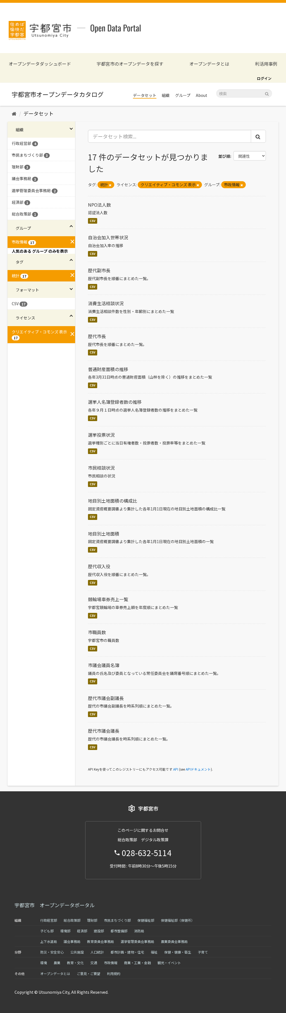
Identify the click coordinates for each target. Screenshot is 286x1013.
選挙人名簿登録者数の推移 (115, 401)
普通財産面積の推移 (108, 369)
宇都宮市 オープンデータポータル (55, 905)
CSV (93, 221)
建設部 (99, 930)
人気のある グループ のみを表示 (40, 251)
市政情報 (110, 962)
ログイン (264, 78)
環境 (43, 962)
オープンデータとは (209, 64)
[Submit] (266, 93)
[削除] (110, 185)
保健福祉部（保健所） (177, 920)
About (201, 95)
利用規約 (113, 973)
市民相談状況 (101, 467)
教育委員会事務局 (100, 941)
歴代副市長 (99, 270)
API (175, 769)
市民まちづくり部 (117, 920)
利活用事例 (266, 64)
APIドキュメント (198, 769)
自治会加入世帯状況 (108, 237)
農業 (57, 962)
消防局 (139, 930)
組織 (166, 95)
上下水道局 (48, 941)
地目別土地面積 (103, 533)
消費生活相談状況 (106, 303)
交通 (93, 962)
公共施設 (77, 952)
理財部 (92, 920)
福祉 (154, 952)
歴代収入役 (99, 566)
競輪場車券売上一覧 (108, 599)
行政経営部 (48, 920)
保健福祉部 (145, 920)
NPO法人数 (99, 204)
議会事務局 (72, 941)
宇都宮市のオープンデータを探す (130, 64)
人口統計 (97, 952)
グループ (182, 95)
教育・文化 (75, 962)
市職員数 (97, 632)
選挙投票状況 (101, 434)
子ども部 (47, 930)
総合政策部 (72, 920)
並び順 (224, 156)
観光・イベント (169, 962)
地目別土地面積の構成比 (112, 500)
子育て (203, 952)
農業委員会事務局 (174, 941)
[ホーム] (14, 113)
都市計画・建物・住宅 (127, 952)
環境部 (65, 930)
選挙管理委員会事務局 (137, 941)
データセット (144, 95)
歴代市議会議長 (103, 730)
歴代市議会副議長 (106, 698)
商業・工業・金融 (137, 962)
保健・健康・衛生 (177, 952)
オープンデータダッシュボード (40, 64)
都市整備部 (119, 930)
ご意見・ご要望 (88, 973)
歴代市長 (97, 336)
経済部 (82, 930)
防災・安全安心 (52, 952)
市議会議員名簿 (103, 665)
